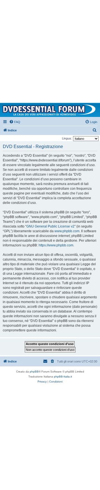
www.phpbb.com (66, 231)
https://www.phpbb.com (56, 245)
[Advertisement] (50, 50)
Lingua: (67, 138)
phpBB (34, 371)
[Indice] (50, 110)
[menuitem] (14, 122)
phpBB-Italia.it (63, 376)
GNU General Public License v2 (50, 226)
